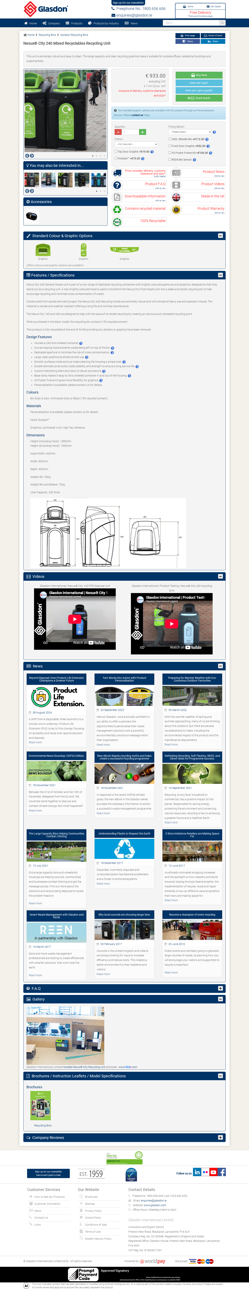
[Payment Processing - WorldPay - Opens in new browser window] (152, 1261)
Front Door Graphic (188, 146)
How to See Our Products (49, 1196)
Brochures (91, 1196)
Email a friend (215, 35)
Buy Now (201, 75)
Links (37, 1224)
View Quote (215, 6)
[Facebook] (221, 1173)
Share (189, 41)
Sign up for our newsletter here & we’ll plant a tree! (48, 1173)
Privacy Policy (93, 1210)
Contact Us (41, 1217)
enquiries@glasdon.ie (133, 15)
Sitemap (90, 1203)
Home (33, 23)
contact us (137, 115)
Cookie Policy (93, 1217)
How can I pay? (199, 82)
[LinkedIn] (197, 1173)
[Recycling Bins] (42, 1105)
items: (190, 6)
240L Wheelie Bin (187, 139)
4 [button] (104, 156)
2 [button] (97, 156)
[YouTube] (213, 1173)
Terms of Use (93, 1231)
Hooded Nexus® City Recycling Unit (84, 1067)
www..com (128, 1067)
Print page (189, 35)
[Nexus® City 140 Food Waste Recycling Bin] (49, 180)
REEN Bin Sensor (181, 159)
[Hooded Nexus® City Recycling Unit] (65, 1035)
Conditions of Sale (96, 1224)
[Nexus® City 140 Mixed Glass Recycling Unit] (99, 180)
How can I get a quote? (199, 90)
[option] (66, 111)
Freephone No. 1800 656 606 (140, 8)
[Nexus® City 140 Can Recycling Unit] (33, 180)
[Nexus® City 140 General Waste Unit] (66, 180)
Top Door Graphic (133, 151)
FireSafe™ (128, 158)
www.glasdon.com (155, 1205)
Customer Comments (47, 1203)
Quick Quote (202, 98)
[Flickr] (205, 1173)
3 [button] (101, 156)
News (134, 23)
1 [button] (93, 156)
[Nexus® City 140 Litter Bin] (83, 180)
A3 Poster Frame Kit (189, 152)
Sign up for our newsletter (128, 2)
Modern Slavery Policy (98, 1238)
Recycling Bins (43, 1125)
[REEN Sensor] (33, 216)
